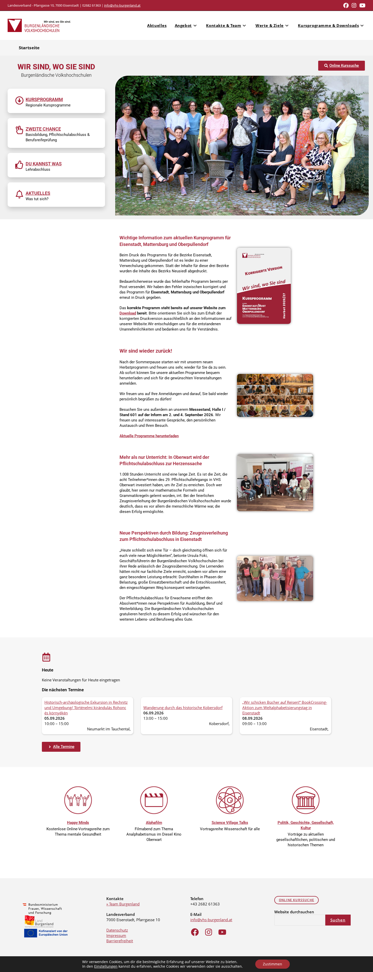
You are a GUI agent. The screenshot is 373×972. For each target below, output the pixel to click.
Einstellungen (105, 966)
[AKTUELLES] (19, 194)
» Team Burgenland (123, 903)
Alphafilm (154, 822)
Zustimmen (272, 964)
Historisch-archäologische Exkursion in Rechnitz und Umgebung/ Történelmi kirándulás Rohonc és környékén (86, 707)
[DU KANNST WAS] (19, 165)
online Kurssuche (296, 900)
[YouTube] (222, 932)
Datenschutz (117, 930)
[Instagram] (208, 932)
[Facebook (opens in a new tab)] (346, 5)
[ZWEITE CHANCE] (19, 130)
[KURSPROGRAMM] (19, 100)
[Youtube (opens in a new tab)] (361, 5)
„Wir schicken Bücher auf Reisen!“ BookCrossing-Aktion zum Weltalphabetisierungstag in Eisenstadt (284, 707)
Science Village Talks (230, 822)
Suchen (338, 919)
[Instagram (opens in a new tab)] (354, 5)
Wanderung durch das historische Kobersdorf (183, 707)
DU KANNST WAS (44, 163)
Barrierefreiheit (119, 940)
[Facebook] (194, 932)
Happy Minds (78, 822)
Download (128, 313)
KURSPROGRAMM (44, 99)
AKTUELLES (38, 193)
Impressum (116, 935)
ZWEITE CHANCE (43, 129)
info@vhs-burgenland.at (122, 5)
